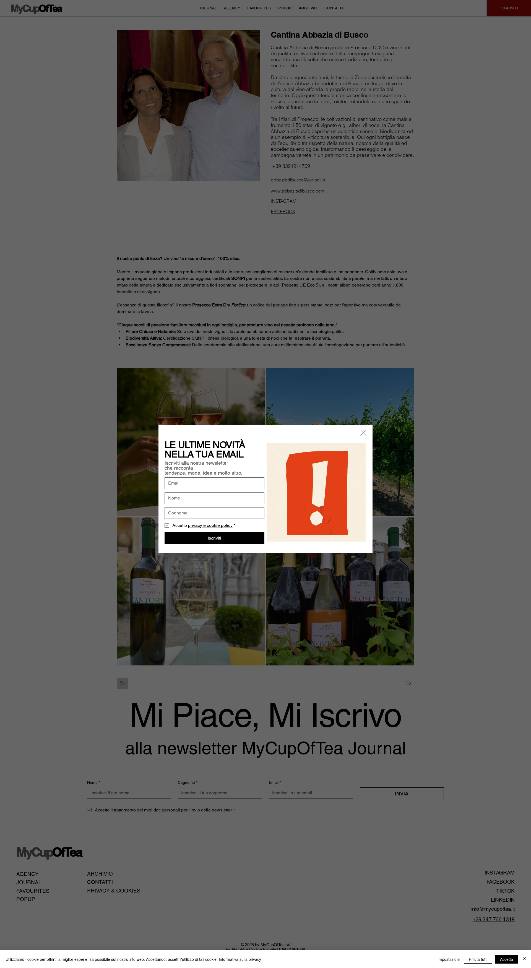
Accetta (506, 959)
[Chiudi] (524, 959)
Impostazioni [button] (449, 959)
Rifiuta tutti (478, 959)
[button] (363, 433)
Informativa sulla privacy (240, 959)
